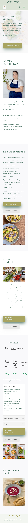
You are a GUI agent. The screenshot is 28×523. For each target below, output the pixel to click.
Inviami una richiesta (10, 319)
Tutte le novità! (12, 204)
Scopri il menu (12, 46)
